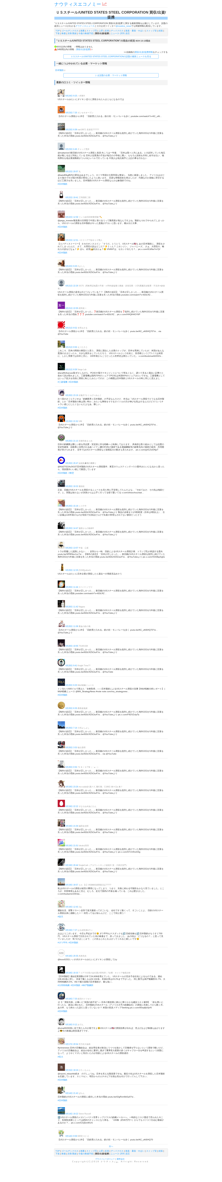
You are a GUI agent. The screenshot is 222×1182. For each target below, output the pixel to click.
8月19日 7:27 (71, 930)
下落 (57, 33)
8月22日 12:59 (72, 217)
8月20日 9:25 (71, 685)
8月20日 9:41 (71, 665)
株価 (63, 33)
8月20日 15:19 (72, 506)
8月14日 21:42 (72, 1093)
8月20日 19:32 (72, 486)
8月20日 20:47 (72, 463)
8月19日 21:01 (72, 845)
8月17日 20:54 (72, 1044)
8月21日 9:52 (71, 328)
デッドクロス (117, 30)
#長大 (60, 1057)
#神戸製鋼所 (87, 985)
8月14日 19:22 (72, 1114)
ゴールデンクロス (70, 30)
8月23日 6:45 (71, 149)
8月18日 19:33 (72, 973)
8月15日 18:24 (72, 1070)
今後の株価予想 (85, 33)
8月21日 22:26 (72, 286)
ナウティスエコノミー (77, 4)
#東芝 (71, 473)
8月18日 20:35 (72, 956)
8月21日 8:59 (71, 369)
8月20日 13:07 (72, 548)
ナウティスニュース (85, 26)
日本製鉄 (59, 70)
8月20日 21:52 (72, 421)
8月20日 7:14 (71, 728)
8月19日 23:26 (72, 787)
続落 (161, 30)
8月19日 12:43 (72, 907)
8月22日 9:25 (71, 266)
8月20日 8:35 (71, 708)
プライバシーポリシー (105, 1159)
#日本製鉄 (62, 184)
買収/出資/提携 (83, 49)
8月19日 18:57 (72, 885)
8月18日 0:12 (71, 1024)
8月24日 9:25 (71, 96)
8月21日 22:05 (72, 308)
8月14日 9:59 (71, 1136)
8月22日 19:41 (72, 197)
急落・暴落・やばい (134, 30)
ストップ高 (91, 30)
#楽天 (60, 916)
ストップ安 (151, 30)
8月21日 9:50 (71, 347)
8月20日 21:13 (72, 441)
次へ (111, 1146)
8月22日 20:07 (72, 171)
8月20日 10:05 (72, 646)
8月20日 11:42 (72, 607)
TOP (57, 30)
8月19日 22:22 (72, 806)
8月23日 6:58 (71, 129)
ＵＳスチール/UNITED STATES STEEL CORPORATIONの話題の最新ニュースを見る (111, 56)
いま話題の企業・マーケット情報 (111, 75)
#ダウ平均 (62, 942)
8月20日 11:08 (72, 626)
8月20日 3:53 (71, 747)
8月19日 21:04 (72, 826)
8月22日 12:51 (72, 240)
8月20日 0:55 (71, 767)
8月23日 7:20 (71, 113)
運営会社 (121, 1159)
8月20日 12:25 (72, 570)
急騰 (82, 30)
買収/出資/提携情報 (144, 52)
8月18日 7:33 (71, 999)
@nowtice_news (123, 26)
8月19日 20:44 (72, 865)
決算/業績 (72, 33)
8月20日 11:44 (72, 587)
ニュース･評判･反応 (120, 33)
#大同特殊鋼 (63, 985)
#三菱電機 (62, 382)
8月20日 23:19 (72, 395)
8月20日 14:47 (72, 528)
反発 (107, 30)
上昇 (101, 30)
